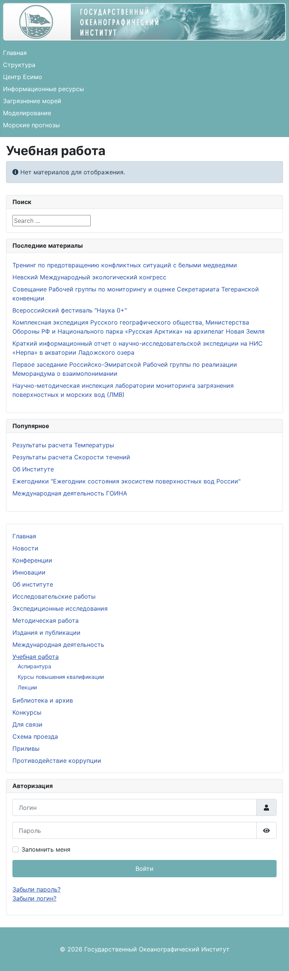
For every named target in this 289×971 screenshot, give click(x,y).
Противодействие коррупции (56, 760)
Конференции (32, 560)
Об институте (32, 584)
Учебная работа (35, 656)
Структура (19, 65)
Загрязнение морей (32, 101)
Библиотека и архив (42, 700)
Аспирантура (34, 666)
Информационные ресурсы (43, 89)
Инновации (29, 572)
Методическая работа (45, 620)
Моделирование (27, 113)
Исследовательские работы (54, 596)
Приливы (26, 748)
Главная (15, 52)
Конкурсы (26, 712)
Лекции (27, 687)
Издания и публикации (46, 632)
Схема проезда (35, 736)
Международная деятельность (58, 644)
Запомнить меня (45, 849)
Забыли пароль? (36, 889)
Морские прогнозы (31, 125)
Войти (144, 868)
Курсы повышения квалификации (61, 677)
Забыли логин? (34, 898)
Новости (25, 548)
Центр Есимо (22, 77)
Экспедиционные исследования (60, 608)
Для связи (27, 724)
